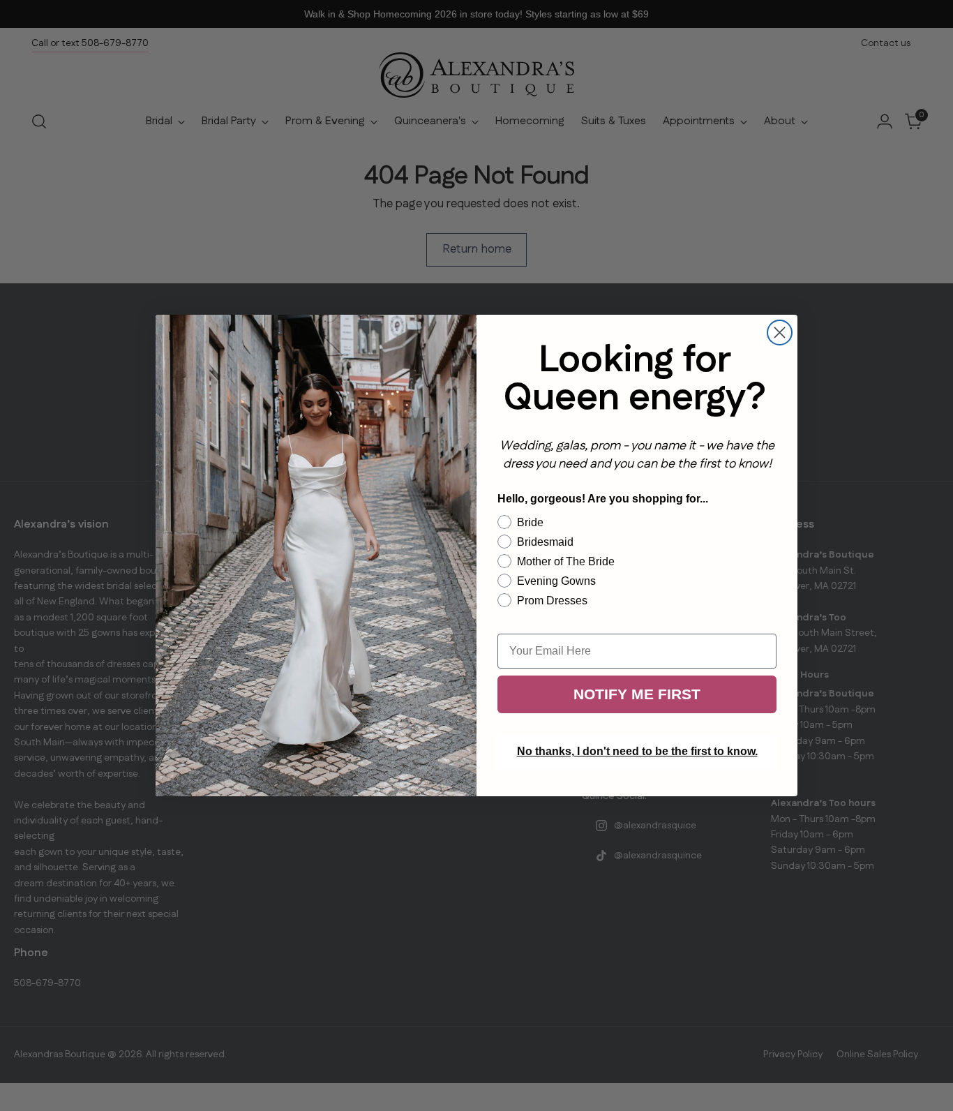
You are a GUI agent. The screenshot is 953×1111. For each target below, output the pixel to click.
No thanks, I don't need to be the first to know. (637, 751)
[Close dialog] (779, 332)
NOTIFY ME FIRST (636, 694)
